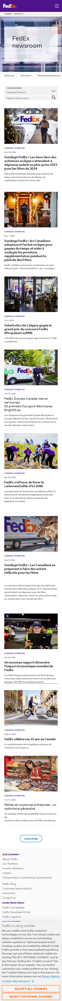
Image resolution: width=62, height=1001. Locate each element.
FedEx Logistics (11, 916)
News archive (26, 76)
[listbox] (31, 90)
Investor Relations (13, 868)
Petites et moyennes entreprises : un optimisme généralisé (30, 807)
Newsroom (18, 14)
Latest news (9, 76)
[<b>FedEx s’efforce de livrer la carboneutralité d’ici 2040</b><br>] (31, 451)
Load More (31, 838)
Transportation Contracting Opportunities (27, 877)
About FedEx (10, 859)
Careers (7, 872)
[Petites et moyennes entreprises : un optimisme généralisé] (31, 773)
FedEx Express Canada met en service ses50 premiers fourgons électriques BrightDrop (28, 404)
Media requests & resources (49, 76)
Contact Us (9, 897)
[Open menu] (57, 6)
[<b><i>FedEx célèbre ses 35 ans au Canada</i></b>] (31, 708)
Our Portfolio (10, 863)
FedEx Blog (9, 883)
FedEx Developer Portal (16, 911)
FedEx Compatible (13, 907)
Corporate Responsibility (17, 888)
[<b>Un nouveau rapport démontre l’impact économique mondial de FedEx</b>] (31, 631)
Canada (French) (14, 148)
